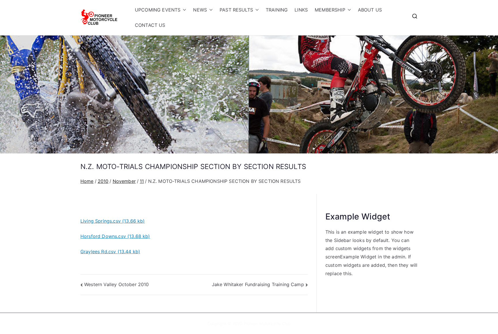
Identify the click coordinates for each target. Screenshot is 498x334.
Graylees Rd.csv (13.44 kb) (110, 251)
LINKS (301, 10)
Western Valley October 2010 (116, 284)
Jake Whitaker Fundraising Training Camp (258, 284)
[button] (183, 10)
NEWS (200, 10)
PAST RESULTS (236, 10)
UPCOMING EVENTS (157, 10)
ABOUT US (370, 10)
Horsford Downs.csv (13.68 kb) (115, 236)
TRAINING (277, 10)
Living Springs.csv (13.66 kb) (112, 221)
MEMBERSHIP (330, 10)
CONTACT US (150, 25)
